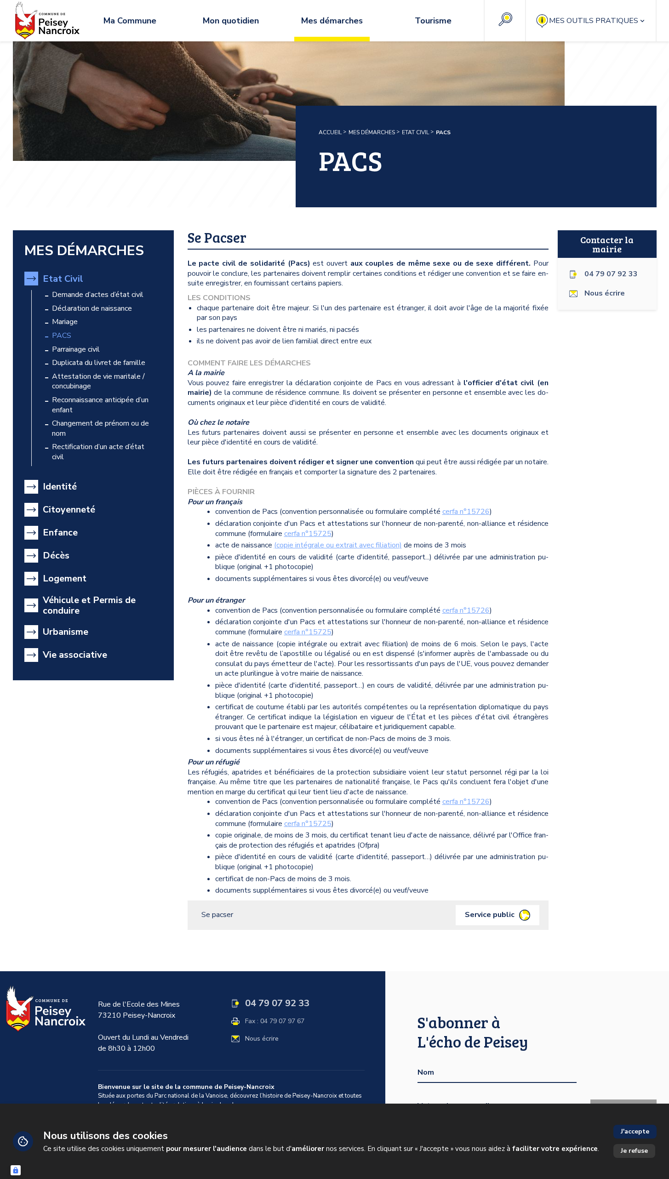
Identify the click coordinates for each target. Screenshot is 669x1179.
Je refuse (634, 1150)
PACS (61, 336)
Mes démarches (372, 132)
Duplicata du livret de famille (98, 363)
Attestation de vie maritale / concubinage (98, 382)
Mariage (65, 322)
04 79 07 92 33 (611, 274)
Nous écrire (262, 1039)
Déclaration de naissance (92, 308)
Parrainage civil (76, 349)
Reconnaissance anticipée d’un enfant (100, 405)
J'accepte (635, 1131)
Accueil (330, 132)
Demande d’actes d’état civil (97, 295)
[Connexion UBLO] (16, 1170)
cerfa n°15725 (308, 534)
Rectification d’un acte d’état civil (98, 452)
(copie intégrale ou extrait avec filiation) (338, 545)
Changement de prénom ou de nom (100, 429)
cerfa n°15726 (466, 512)
